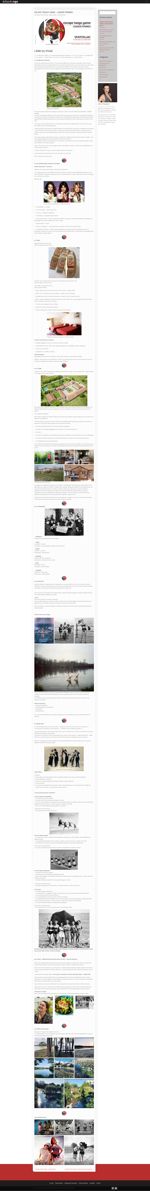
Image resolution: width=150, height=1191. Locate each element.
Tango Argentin (59, 1183)
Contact (98, 1183)
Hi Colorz (35, 1188)
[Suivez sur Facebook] (113, 1188)
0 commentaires (61, 15)
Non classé (102, 67)
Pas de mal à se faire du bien (106, 70)
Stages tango (52, 15)
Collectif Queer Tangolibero (105, 61)
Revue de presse (103, 74)
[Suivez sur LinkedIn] (116, 1188)
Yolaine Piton (75, 124)
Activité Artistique (83, 1183)
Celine (38, 15)
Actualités (92, 1183)
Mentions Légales (70, 1188)
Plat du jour (102, 72)
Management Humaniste (71, 1183)
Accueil (51, 1183)
